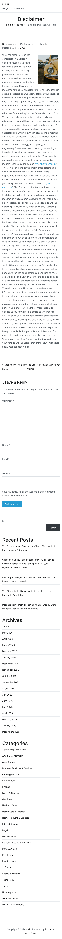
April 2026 (7, 639)
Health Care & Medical (13, 811)
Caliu (5, 4)
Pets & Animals (9, 849)
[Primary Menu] (56, 6)
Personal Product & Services (16, 842)
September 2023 (10, 682)
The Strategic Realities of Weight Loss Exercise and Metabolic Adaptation (28, 593)
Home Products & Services (15, 818)
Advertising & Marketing (14, 749)
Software (6, 867)
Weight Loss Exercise (13, 904)
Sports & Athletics (11, 873)
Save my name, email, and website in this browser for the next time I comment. (29, 493)
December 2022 (10, 731)
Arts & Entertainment (12, 756)
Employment (8, 780)
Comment (8, 400)
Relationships (9, 861)
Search (5, 521)
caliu (45, 44)
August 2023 (8, 688)
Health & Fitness (10, 805)
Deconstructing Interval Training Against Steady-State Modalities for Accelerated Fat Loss (29, 606)
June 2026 (7, 626)
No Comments (9, 44)
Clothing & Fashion (11, 774)
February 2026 (9, 651)
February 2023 (9, 719)
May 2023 (7, 707)
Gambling (7, 799)
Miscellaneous (9, 836)
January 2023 (9, 725)
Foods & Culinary (10, 793)
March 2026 (8, 645)
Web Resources (10, 898)
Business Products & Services (17, 768)
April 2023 (7, 713)
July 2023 (7, 694)
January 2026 (9, 657)
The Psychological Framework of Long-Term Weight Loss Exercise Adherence (28, 548)
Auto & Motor (9, 762)
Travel (33, 44)
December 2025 (10, 663)
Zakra (48, 929)
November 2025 (10, 669)
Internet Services (10, 824)
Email (5, 459)
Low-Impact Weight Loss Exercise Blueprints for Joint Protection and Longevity (29, 579)
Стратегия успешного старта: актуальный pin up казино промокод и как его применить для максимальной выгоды (28, 563)
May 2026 (7, 632)
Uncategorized (9, 892)
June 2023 (7, 701)
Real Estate (8, 855)
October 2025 (9, 676)
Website (6, 473)
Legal (5, 830)
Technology (8, 880)
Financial (6, 787)
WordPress (30, 933)
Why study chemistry (45, 164)
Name (6, 445)
